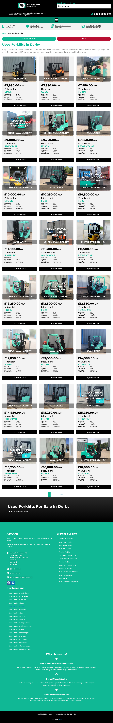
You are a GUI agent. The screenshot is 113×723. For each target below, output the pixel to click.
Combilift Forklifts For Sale (68, 559)
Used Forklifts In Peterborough (19, 646)
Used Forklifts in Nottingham (18, 639)
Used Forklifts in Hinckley (17, 610)
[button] (56, 20)
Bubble (60, 719)
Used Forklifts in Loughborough (19, 623)
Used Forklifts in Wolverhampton (20, 649)
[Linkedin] (13, 583)
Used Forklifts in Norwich (17, 636)
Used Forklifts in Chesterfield (18, 596)
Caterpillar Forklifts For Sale (68, 555)
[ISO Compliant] (27, 26)
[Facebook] (9, 583)
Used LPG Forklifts (65, 549)
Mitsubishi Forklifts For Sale (68, 565)
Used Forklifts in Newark (17, 629)
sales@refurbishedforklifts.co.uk (21, 577)
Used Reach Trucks (65, 575)
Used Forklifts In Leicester (17, 616)
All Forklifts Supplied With (93, 26)
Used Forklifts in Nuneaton (18, 643)
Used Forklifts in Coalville (17, 600)
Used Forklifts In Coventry (17, 603)
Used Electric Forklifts (66, 545)
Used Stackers (63, 578)
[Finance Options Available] (52, 26)
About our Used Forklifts (19, 511)
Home (4, 33)
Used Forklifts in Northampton (19, 633)
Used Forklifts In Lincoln (17, 619)
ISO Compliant (34, 26)
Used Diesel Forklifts (65, 542)
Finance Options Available (63, 26)
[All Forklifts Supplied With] (83, 26)
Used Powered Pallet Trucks (68, 572)
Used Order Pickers (65, 568)
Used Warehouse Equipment (68, 582)
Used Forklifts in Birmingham (18, 593)
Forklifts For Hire (64, 552)
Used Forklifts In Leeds (16, 613)
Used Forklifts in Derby (16, 606)
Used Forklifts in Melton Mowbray (20, 626)
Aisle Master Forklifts (66, 539)
